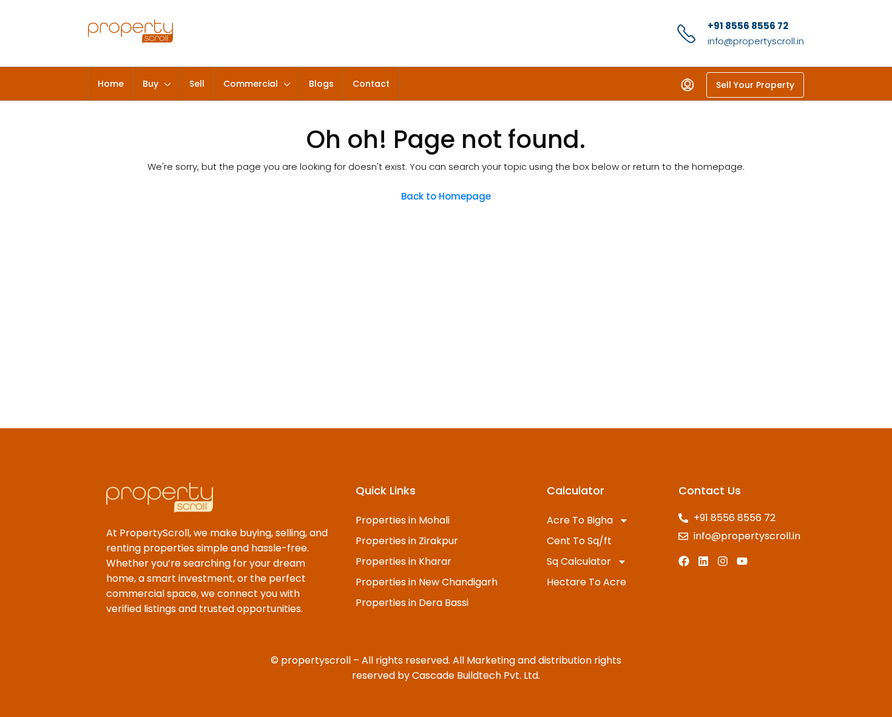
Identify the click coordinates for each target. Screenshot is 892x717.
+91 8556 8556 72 (748, 25)
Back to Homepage (446, 196)
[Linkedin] (703, 561)
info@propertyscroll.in (756, 41)
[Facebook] (683, 561)
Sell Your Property (755, 85)
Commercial (250, 84)
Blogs (321, 84)
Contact (371, 84)
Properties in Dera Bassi (412, 603)
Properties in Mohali (403, 520)
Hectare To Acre (586, 582)
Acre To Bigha (580, 520)
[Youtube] (742, 561)
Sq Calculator (579, 561)
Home (111, 84)
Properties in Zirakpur (407, 541)
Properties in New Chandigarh (427, 582)
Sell (196, 84)
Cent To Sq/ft (579, 541)
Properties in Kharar (403, 561)
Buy (150, 84)
